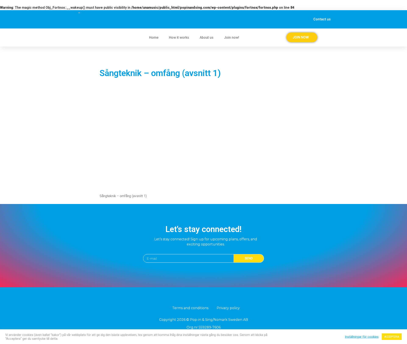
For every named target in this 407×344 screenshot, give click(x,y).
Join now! (231, 37)
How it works (179, 37)
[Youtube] (207, 299)
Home (153, 37)
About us (206, 37)
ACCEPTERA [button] (391, 336)
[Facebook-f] (199, 299)
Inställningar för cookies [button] (362, 337)
